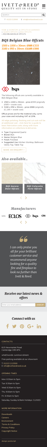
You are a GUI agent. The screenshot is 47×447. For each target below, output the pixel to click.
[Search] (43, 15)
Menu (43, 8)
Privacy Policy (8, 427)
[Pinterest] (22, 327)
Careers (5, 417)
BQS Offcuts (25, 32)
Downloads (7, 414)
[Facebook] (7, 327)
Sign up (40, 305)
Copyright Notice (9, 431)
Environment (7, 421)
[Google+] (30, 327)
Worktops (13, 30)
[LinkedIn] (39, 327)
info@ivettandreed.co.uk (33, 19)
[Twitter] (14, 327)
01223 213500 (12, 19)
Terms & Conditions (11, 424)
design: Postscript (9, 441)
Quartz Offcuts (10, 32)
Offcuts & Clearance (30, 30)
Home (4, 30)
